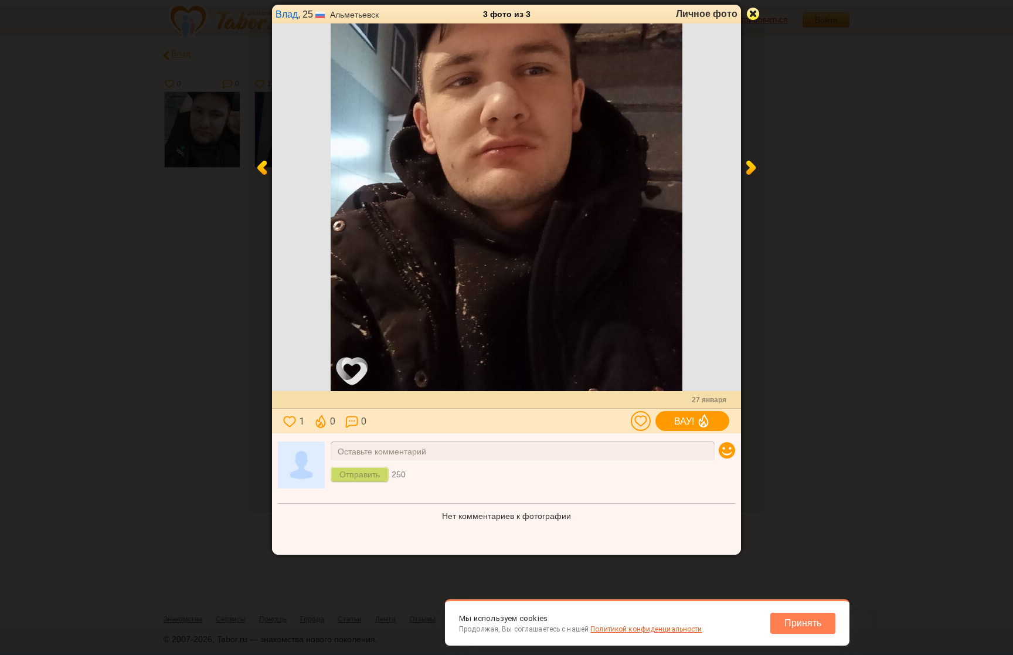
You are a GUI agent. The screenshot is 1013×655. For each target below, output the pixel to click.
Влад (287, 14)
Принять (802, 623)
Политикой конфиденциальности (646, 629)
